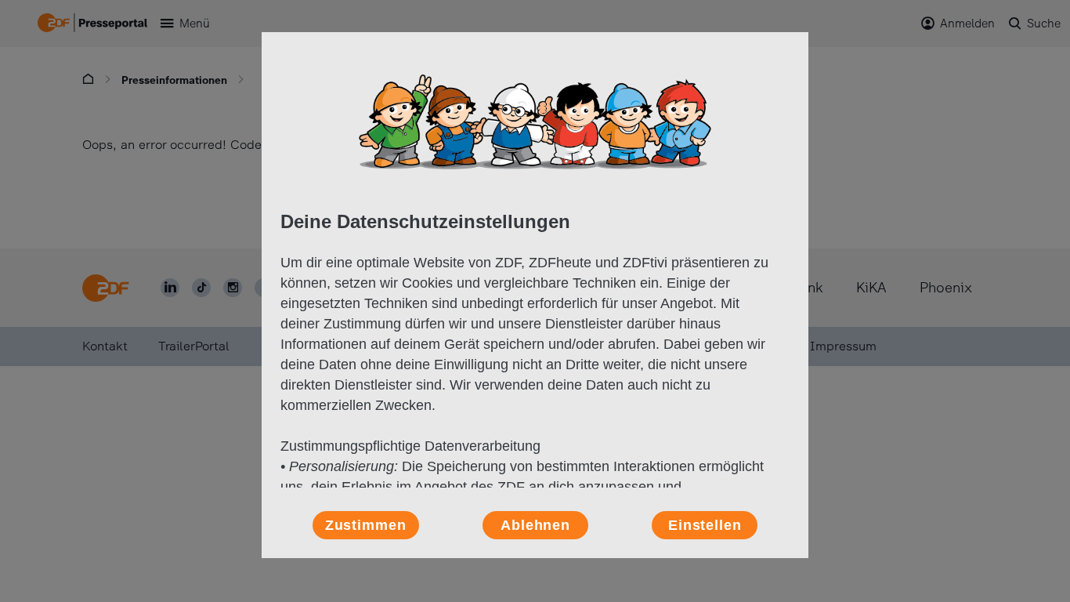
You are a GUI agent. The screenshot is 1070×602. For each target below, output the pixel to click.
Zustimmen (366, 525)
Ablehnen (535, 525)
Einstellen (705, 525)
